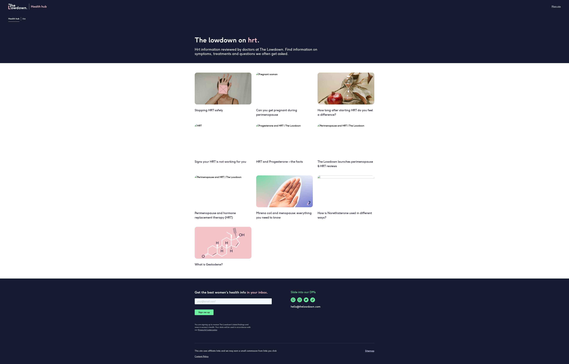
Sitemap (369, 350)
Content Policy (201, 356)
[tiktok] (312, 299)
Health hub (13, 18)
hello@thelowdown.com (306, 306)
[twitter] (306, 299)
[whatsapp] (293, 299)
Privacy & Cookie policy (207, 330)
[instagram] (299, 299)
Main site (556, 6)
